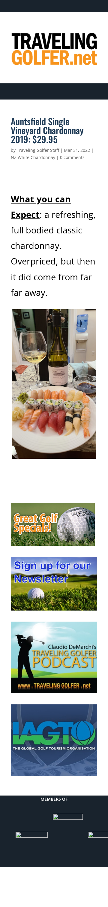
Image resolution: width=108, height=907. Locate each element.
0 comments (72, 157)
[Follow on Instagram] (92, 25)
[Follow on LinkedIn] (68, 25)
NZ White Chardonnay (33, 157)
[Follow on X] (56, 25)
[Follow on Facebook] (44, 25)
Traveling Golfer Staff (38, 150)
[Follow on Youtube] (80, 25)
